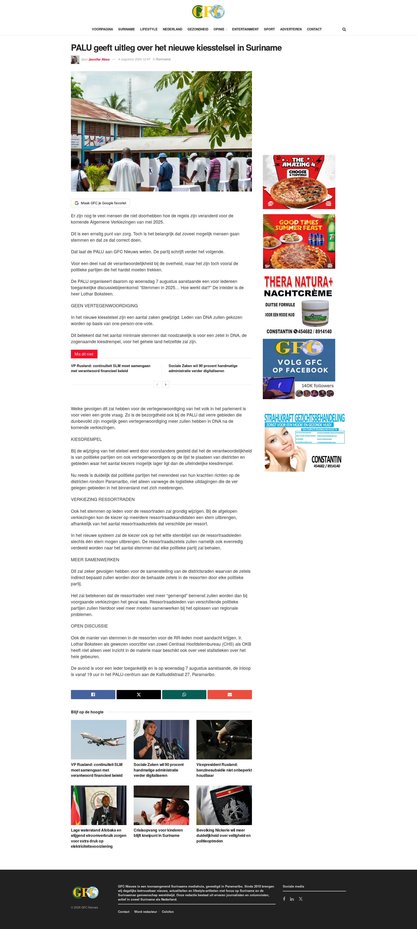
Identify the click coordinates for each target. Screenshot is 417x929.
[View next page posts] (165, 384)
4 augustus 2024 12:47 (134, 59)
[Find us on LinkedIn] (292, 899)
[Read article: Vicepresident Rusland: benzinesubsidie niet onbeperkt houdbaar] (224, 739)
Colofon (168, 911)
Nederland (172, 29)
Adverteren (291, 29)
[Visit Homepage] (208, 11)
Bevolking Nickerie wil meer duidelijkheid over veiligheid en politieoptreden (223, 835)
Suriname (126, 29)
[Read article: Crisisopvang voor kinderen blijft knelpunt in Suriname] (161, 805)
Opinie (219, 29)
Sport (269, 29)
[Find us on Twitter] (301, 899)
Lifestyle (149, 29)
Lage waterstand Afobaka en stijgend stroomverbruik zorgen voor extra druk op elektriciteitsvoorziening (98, 838)
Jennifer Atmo (99, 59)
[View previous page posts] (157, 384)
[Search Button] (344, 29)
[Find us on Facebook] (284, 899)
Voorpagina (102, 29)
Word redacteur (145, 911)
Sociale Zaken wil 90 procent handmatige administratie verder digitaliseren (203, 368)
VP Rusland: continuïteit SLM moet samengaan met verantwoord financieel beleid (110, 368)
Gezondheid (198, 29)
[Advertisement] (299, 114)
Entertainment (245, 29)
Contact (314, 29)
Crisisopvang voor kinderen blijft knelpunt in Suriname (158, 832)
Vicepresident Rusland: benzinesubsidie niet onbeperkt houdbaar (224, 770)
